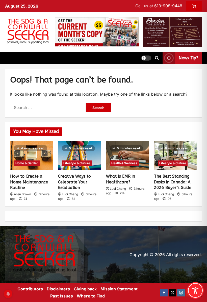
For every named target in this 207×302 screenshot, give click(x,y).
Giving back (85, 288)
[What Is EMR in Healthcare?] (127, 155)
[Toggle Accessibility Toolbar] (195, 290)
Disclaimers (58, 288)
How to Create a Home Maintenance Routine (29, 182)
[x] (172, 292)
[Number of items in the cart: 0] (194, 6)
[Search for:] (48, 107)
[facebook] (164, 292)
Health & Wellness (124, 163)
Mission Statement (119, 288)
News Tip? (188, 58)
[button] (10, 58)
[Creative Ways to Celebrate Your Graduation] (79, 155)
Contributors (30, 288)
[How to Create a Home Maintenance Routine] (31, 155)
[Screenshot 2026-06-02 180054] (172, 31)
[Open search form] (157, 58)
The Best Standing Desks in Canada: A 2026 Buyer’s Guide (172, 182)
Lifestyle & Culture (76, 163)
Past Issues (61, 295)
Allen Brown (22, 194)
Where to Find (91, 295)
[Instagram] (181, 292)
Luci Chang (70, 194)
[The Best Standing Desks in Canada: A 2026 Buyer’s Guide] (175, 155)
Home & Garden (26, 163)
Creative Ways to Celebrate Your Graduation (74, 182)
